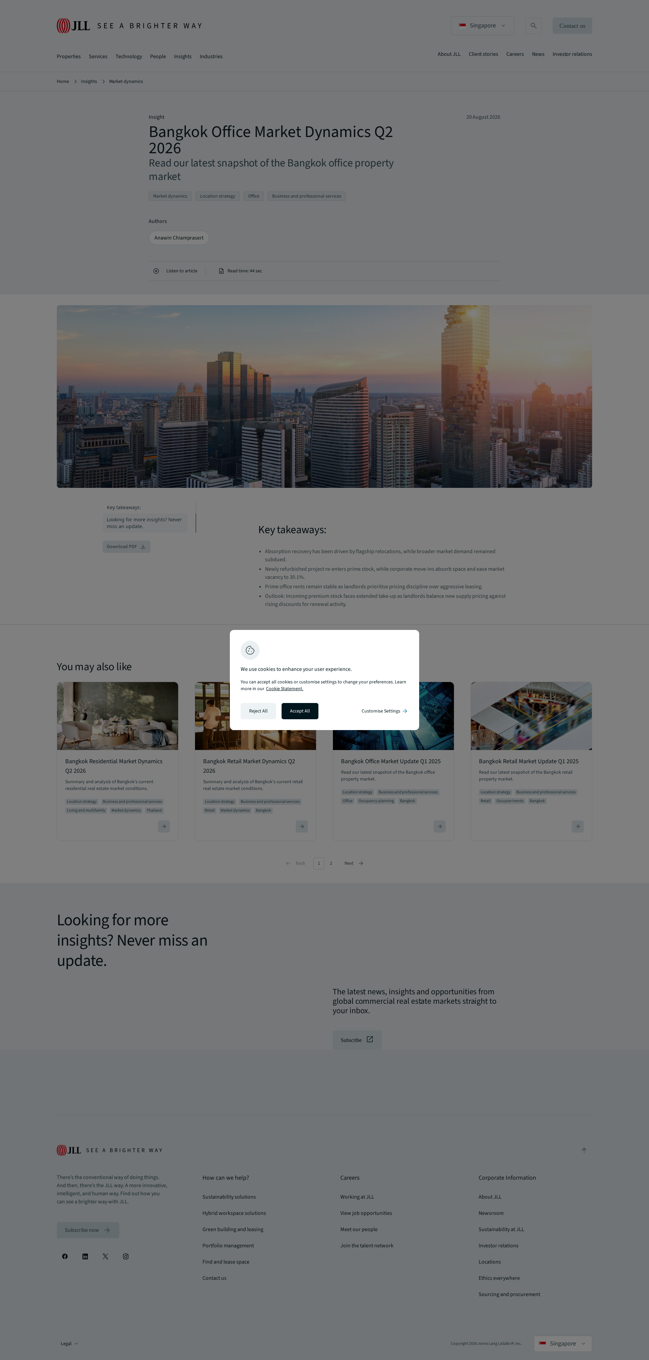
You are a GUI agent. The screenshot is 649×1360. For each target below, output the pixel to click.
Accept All (300, 711)
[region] (324, 680)
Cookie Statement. (284, 688)
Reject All (258, 711)
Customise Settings (385, 711)
